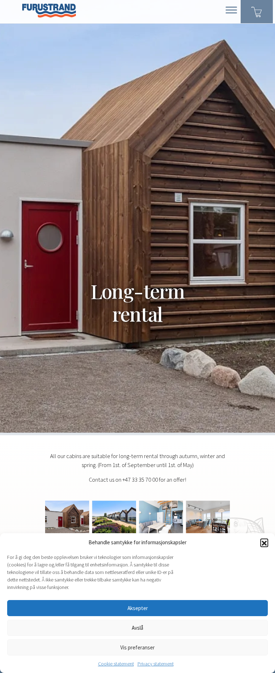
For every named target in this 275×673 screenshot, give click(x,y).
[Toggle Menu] (231, 9)
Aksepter (137, 608)
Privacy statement (156, 663)
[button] (264, 542)
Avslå (137, 627)
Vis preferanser (137, 647)
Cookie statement (116, 663)
